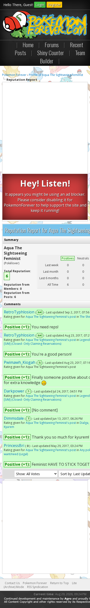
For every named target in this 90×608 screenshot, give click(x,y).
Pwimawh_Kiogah (19, 362)
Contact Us (12, 583)
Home (28, 44)
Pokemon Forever (14, 75)
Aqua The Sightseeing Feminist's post (51, 317)
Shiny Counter (50, 52)
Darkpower (14, 391)
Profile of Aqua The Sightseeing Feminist (56, 75)
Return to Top (59, 583)
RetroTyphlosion (19, 312)
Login (40, 4)
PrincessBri (14, 445)
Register (54, 4)
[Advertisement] (45, 128)
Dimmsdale (14, 418)
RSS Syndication (37, 587)
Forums (52, 44)
